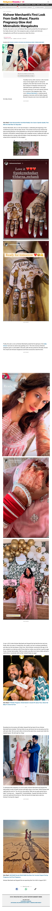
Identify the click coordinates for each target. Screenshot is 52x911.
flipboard (23, 901)
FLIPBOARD (11, 42)
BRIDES (38, 4)
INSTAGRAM (20, 42)
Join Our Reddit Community (26, 7)
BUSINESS (47, 4)
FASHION (42, 4)
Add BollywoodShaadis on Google (27, 75)
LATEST (5, 4)
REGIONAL (34, 4)
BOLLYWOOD (15, 4)
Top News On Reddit (39, 7)
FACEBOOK (16, 42)
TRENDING (10, 4)
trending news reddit (35, 902)
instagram (13, 902)
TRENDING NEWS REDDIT (39, 42)
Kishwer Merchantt (32, 93)
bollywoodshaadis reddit (23, 902)
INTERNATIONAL (27, 4)
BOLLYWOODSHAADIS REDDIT (29, 42)
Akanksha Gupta (8, 37)
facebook (28, 901)
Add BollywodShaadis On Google (9, 7)
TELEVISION (21, 4)
